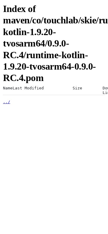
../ (6, 102)
